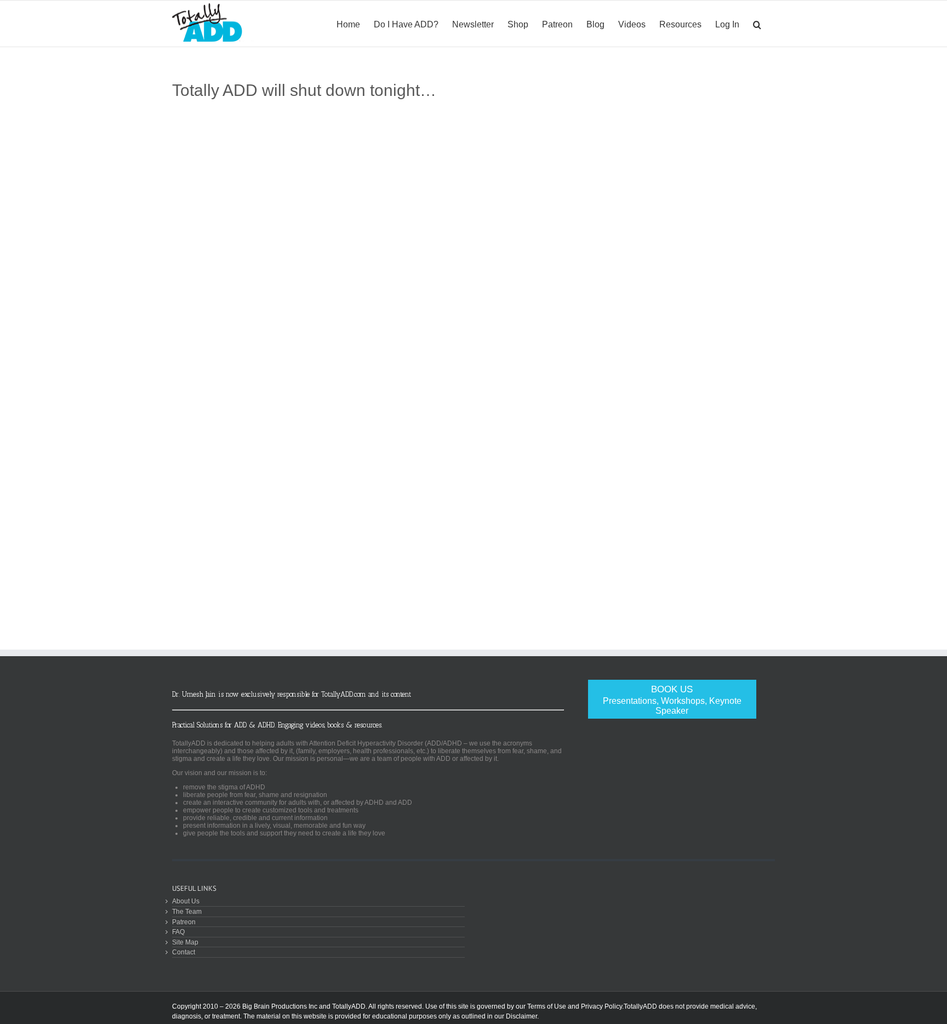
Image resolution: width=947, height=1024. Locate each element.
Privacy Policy (601, 1006)
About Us (185, 900)
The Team (187, 911)
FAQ (178, 931)
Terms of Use (546, 1006)
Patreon (184, 921)
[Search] (757, 24)
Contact (183, 951)
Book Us (672, 699)
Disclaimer (521, 1016)
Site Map (185, 942)
